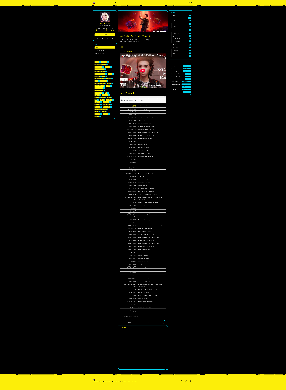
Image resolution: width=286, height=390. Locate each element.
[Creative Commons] (181, 381)
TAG (112, 2)
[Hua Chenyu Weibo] (112, 38)
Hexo (108, 383)
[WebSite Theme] (190, 381)
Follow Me (105, 34)
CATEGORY (107, 2)
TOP (98, 2)
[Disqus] (143, 348)
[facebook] (102, 38)
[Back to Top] (171, 387)
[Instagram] (97, 38)
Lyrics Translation (127, 316)
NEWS (101, 2)
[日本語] (192, 3)
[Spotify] (107, 38)
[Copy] (165, 96)
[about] (189, 3)
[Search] (116, 3)
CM (133, 316)
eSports (136, 316)
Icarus (111, 383)
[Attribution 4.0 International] (186, 381)
